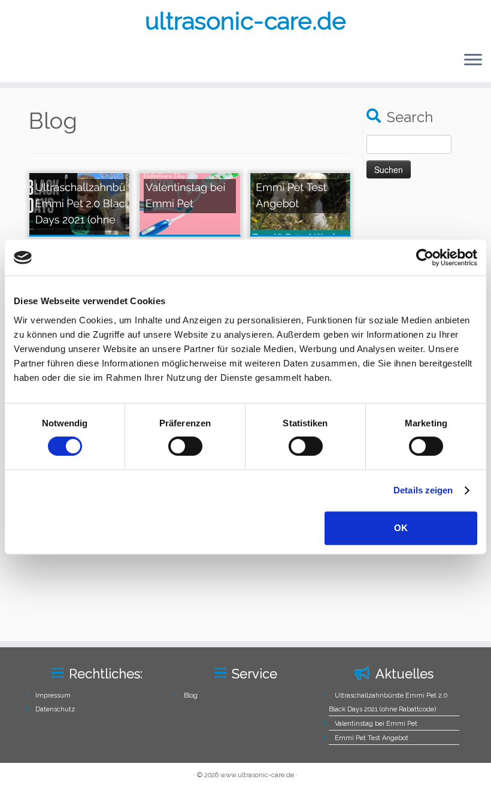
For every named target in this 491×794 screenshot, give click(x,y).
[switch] (185, 446)
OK (401, 528)
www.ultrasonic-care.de (257, 775)
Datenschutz (55, 709)
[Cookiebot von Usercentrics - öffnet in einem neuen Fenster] (424, 257)
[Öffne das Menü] (473, 60)
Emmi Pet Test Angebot (371, 738)
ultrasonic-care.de (245, 21)
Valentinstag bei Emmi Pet (376, 724)
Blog (191, 695)
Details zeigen (423, 490)
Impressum (53, 695)
